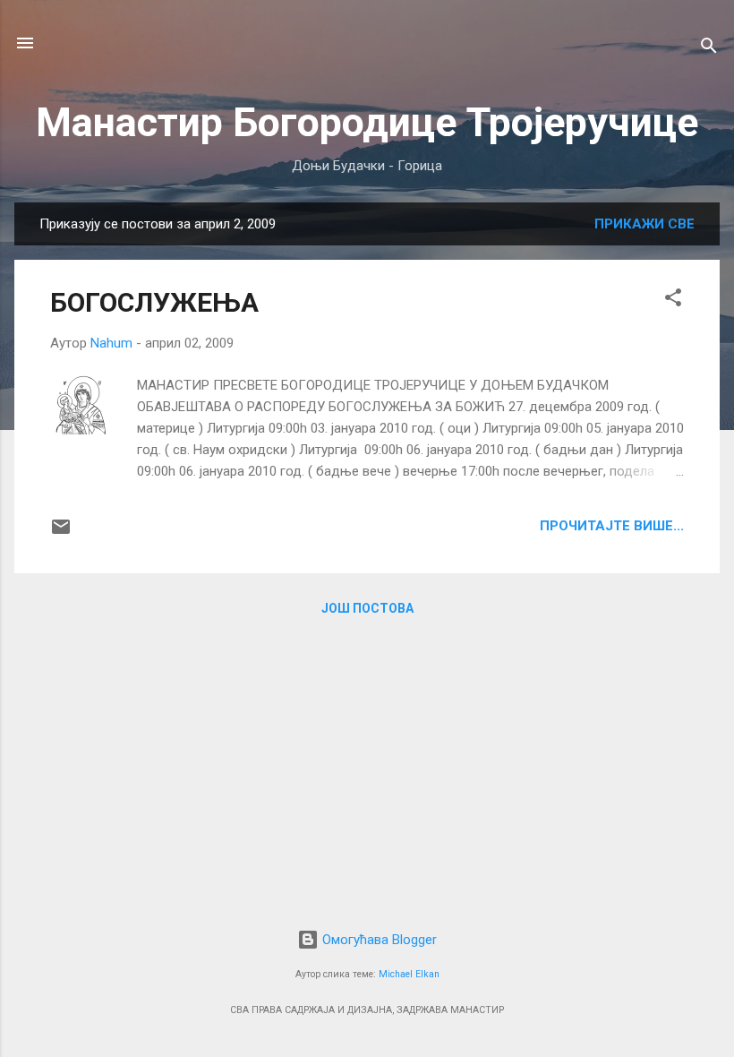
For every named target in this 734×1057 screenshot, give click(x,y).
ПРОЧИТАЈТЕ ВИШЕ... (612, 526)
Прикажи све (644, 224)
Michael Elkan (409, 974)
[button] (673, 300)
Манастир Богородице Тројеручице (367, 122)
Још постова (367, 608)
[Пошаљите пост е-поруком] (61, 533)
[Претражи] (709, 48)
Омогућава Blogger (378, 940)
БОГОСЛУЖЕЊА (154, 302)
